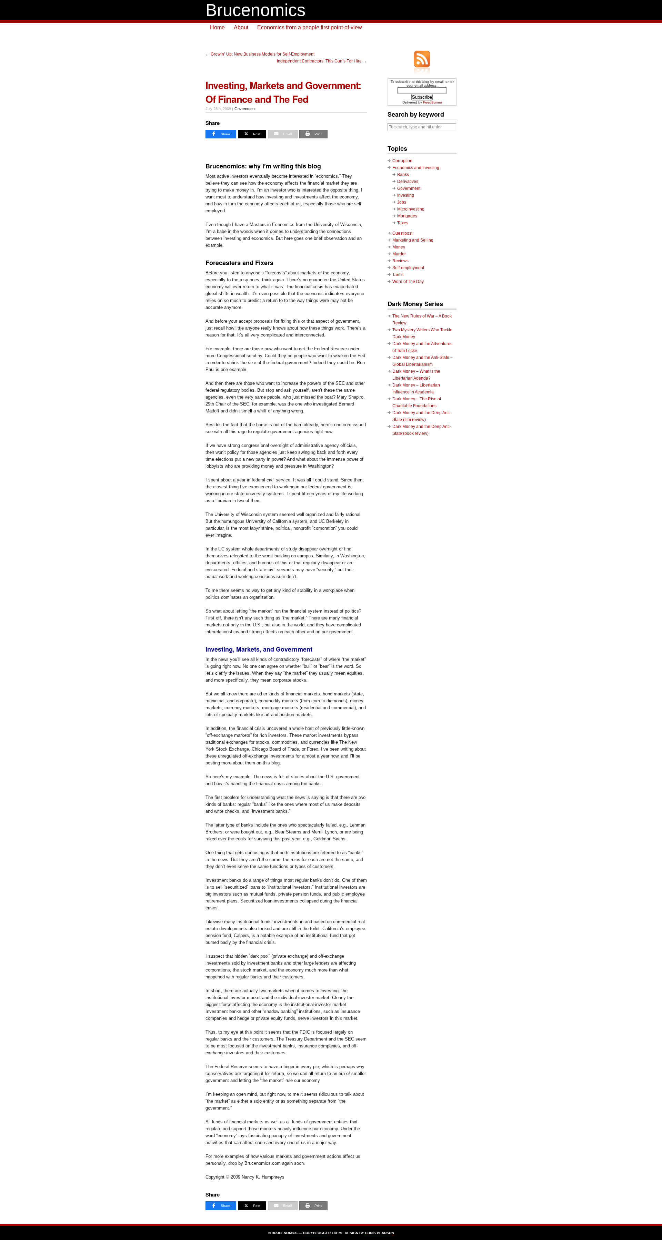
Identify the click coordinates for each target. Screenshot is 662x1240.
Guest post (402, 233)
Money (398, 247)
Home (217, 27)
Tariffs (397, 274)
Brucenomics (255, 10)
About (241, 27)
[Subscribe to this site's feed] (422, 59)
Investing (405, 195)
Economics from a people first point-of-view (309, 27)
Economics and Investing (415, 167)
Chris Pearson (379, 1233)
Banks (403, 174)
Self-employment (408, 267)
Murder (399, 254)
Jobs (401, 202)
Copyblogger (317, 1233)
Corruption (402, 160)
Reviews (400, 260)
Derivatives (407, 181)
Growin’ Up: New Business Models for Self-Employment (262, 54)
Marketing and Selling (412, 240)
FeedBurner (432, 102)
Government (244, 109)
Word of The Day (408, 281)
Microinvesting (410, 209)
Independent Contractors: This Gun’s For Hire (319, 61)
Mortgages (407, 216)
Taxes (402, 223)
